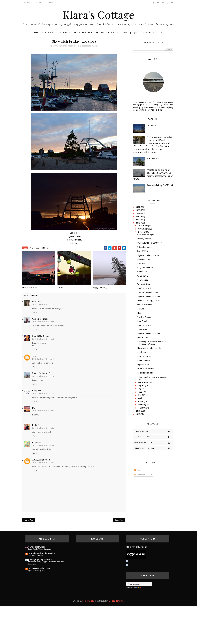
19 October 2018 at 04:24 (44, 393)
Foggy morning (100, 287)
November (143, 229)
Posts (138, 470)
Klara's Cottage (98, 14)
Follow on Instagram (144, 448)
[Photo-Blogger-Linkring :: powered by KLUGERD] (147, 561)
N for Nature (142, 338)
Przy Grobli (142, 321)
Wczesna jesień (143, 272)
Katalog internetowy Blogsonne (139, 569)
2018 (138, 223)
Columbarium (142, 280)
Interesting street (144, 247)
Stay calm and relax (145, 268)
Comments (140, 475)
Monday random (144, 239)
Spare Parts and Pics (42, 373)
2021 (138, 213)
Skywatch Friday (74, 236)
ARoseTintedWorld (41, 459)
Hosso (139, 313)
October (142, 232)
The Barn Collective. (36, 555)
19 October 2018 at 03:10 (44, 376)
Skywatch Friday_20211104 (160, 185)
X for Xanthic (153, 158)
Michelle (36, 301)
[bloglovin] (172, 3)
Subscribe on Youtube (144, 442)
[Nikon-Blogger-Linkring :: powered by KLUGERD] (147, 565)
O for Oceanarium (144, 305)
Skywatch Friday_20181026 (148, 255)
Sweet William (142, 329)
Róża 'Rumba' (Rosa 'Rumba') (39, 549)
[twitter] (158, 3)
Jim (33, 407)
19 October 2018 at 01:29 (44, 322)
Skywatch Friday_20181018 (148, 296)
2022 (138, 210)
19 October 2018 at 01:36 (44, 339)
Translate (145, 587)
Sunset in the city (30, 287)
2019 (138, 220)
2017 (138, 411)
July (140, 389)
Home (27, 2)
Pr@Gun (36, 442)
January (141, 408)
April (140, 398)
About (37, 2)
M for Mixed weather (146, 369)
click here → (161, 110)
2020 (138, 216)
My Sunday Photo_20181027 (149, 243)
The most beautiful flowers (148, 292)
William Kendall (40, 318)
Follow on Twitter (143, 431)
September (143, 382)
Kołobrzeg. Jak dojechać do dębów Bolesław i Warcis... (151, 343)
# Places (45, 248)
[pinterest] (163, 3)
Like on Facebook (142, 437)
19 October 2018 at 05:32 (44, 411)
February (142, 405)
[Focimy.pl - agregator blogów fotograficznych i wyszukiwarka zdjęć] (136, 554)
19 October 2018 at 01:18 (44, 304)
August (141, 385)
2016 (138, 414)
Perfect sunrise (143, 360)
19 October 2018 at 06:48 (44, 428)
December (143, 226)
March (141, 401)
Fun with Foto (152, 33)
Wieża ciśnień (142, 276)
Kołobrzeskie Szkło (145, 373)
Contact (50, 2)
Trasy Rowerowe (83, 33)
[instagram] (168, 3)
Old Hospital (153, 125)
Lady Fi (35, 425)
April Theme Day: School (37, 570)
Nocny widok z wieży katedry (149, 348)
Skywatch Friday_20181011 (148, 333)
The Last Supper (144, 317)
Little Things (74, 243)
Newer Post (28, 520)
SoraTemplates (88, 601)
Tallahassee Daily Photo (39, 568)
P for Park (141, 263)
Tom (34, 356)
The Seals (141, 309)
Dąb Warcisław (143, 364)
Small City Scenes (40, 336)
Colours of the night (145, 235)
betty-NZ (36, 390)
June (140, 392)
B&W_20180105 (144, 356)
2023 (138, 207)
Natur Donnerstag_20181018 (149, 300)
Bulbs (60, 287)
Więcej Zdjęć (130, 33)
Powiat (64, 33)
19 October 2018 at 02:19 (44, 359)
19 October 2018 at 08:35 (44, 445)
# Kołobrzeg (34, 248)
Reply (35, 312)
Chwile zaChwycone (37, 547)
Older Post (118, 520)
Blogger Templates (116, 601)
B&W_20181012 (144, 325)
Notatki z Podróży (107, 33)
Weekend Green (143, 284)
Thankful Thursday (74, 240)
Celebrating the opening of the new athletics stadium (152, 378)
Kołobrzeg (48, 33)
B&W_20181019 (144, 288)
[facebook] (153, 3)
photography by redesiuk (40, 560)
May (140, 395)
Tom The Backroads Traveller (41, 553)
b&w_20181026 (143, 251)
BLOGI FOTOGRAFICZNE (136, 547)
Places (94, 46)
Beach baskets (143, 352)
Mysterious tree (143, 259)
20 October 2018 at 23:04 (44, 463)
